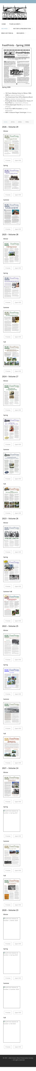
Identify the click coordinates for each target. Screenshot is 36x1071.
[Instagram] (19, 1)
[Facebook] (16, 1)
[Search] (16, 37)
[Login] (20, 37)
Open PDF (18, 160)
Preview (7, 160)
